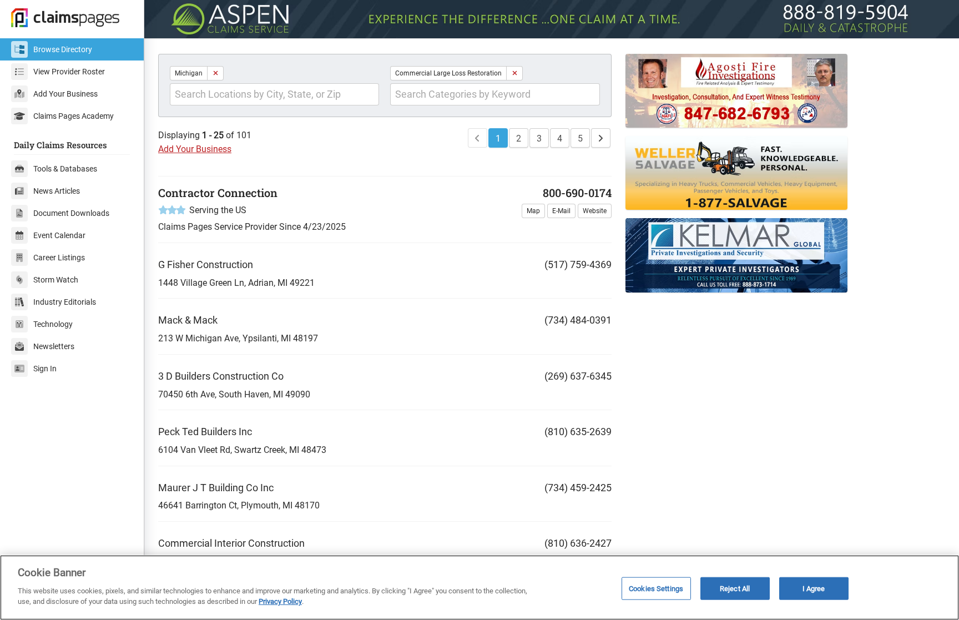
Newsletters (53, 346)
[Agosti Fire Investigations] (752, 91)
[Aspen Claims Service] (551, 19)
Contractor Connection (217, 192)
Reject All (735, 588)
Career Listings (59, 257)
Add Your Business (65, 93)
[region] (479, 587)
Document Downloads (71, 213)
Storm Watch (55, 279)
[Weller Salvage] (752, 173)
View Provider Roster (69, 71)
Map (533, 211)
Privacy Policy (280, 601)
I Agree (813, 588)
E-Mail (561, 211)
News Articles (56, 190)
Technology (53, 324)
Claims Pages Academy (73, 116)
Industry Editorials (64, 302)
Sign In (45, 368)
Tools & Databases (65, 168)
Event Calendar (59, 235)
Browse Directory (62, 49)
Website (595, 211)
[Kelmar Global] (752, 255)
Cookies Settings (656, 588)
